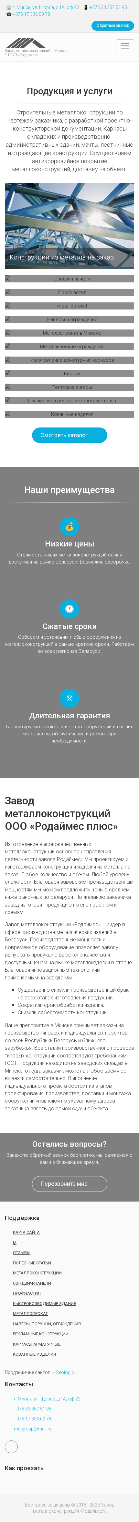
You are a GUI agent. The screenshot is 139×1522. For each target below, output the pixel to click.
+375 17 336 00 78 (31, 14)
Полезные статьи (32, 1263)
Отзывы (21, 1252)
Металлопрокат (30, 1313)
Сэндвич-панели (32, 1283)
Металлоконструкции (37, 1273)
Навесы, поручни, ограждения (47, 1323)
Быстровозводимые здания (44, 1303)
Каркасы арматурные (36, 1344)
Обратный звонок (113, 25)
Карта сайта (26, 1232)
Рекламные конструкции (41, 1333)
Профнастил (27, 1293)
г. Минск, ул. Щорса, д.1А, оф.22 (46, 7)
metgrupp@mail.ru (33, 1428)
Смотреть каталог (64, 435)
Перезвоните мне (64, 1183)
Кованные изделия (34, 1354)
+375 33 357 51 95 (108, 7)
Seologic (65, 1372)
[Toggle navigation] (125, 45)
